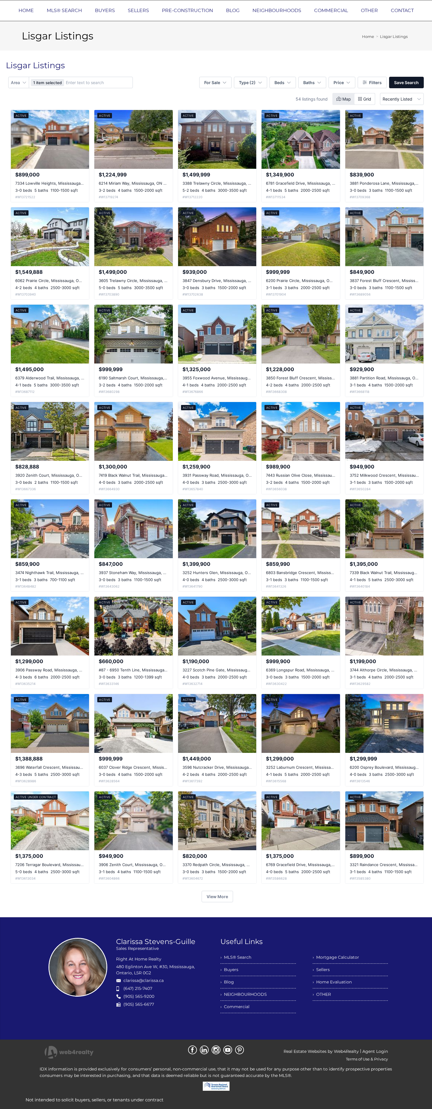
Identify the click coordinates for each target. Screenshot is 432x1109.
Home (368, 36)
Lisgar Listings (394, 36)
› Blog (227, 982)
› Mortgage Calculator (336, 957)
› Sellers (321, 969)
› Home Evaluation (332, 982)
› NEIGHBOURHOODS (243, 994)
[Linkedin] (204, 1049)
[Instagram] (216, 1049)
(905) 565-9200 (138, 996)
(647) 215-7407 (137, 988)
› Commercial (235, 1006)
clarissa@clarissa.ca (143, 980)
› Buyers (229, 969)
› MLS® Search (235, 957)
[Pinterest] (239, 1049)
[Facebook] (192, 1049)
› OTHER (322, 994)
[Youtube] (227, 1049)
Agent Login (375, 1051)
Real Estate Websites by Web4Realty (321, 1051)
